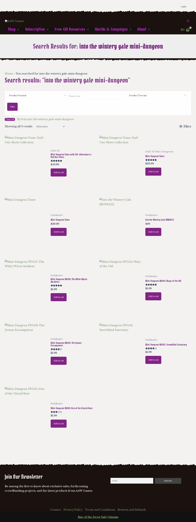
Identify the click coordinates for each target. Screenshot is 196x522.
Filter (12, 106)
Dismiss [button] (113, 517)
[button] (188, 21)
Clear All (10, 119)
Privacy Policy (72, 509)
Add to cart (59, 172)
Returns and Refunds (132, 509)
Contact (55, 509)
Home (9, 73)
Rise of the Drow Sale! (92, 517)
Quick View (26, 188)
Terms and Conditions (100, 509)
